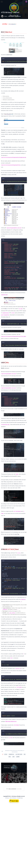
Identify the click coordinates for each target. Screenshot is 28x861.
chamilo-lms (11, 754)
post (12, 644)
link (3, 143)
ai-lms (5, 754)
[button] (25, 58)
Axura (5, 16)
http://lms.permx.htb (8, 114)
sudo (13, 756)
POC (6, 308)
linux (10, 756)
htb (24, 754)
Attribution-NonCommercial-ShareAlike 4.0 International (14, 751)
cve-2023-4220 (19, 754)
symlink (17, 756)
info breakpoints (12, 24)
